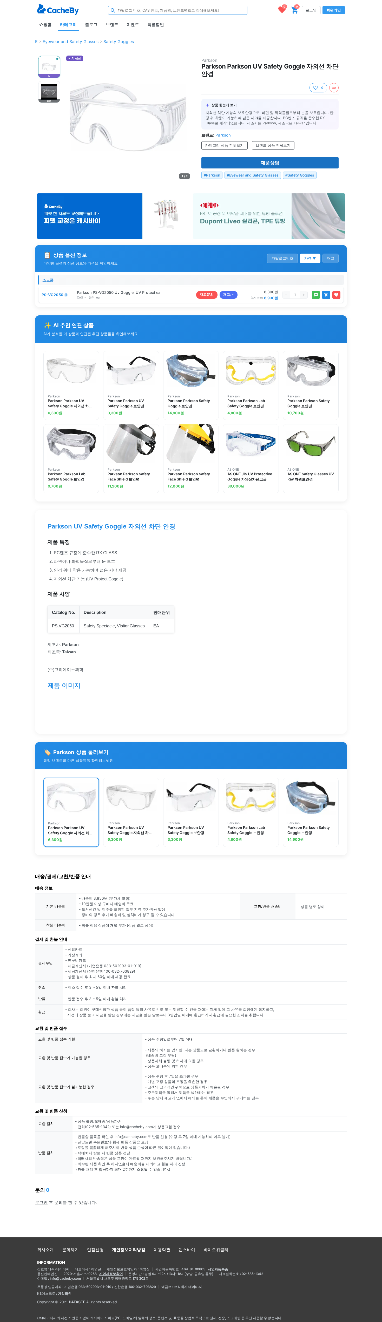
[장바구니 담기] (326, 295)
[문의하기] (316, 295)
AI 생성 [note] (76, 59)
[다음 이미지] (185, 117)
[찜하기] (336, 295)
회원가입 (333, 10)
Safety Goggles (118, 41)
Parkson (209, 60)
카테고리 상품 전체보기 (224, 145)
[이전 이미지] (71, 117)
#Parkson (212, 175)
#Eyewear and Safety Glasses (253, 175)
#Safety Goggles (299, 175)
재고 (330, 258)
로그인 (311, 10)
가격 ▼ (310, 258)
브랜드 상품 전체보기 (273, 145)
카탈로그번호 (282, 258)
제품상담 (270, 162)
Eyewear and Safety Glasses (70, 41)
